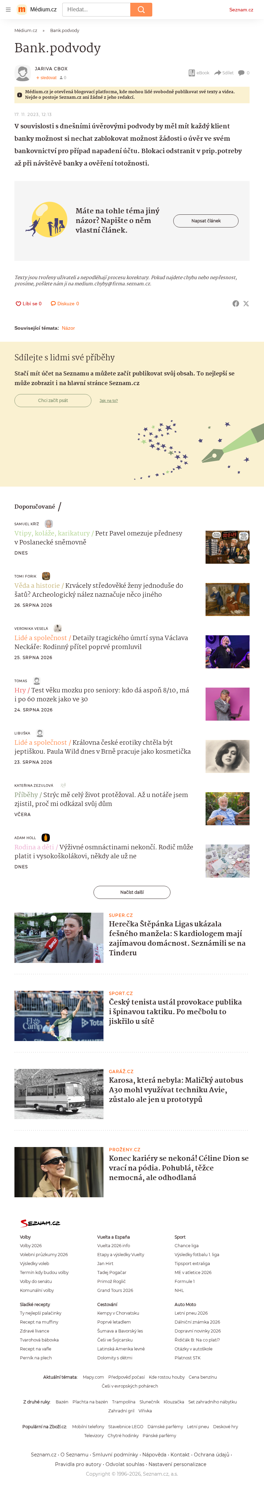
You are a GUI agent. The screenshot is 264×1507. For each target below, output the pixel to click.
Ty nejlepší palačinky (40, 1313)
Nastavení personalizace (177, 1464)
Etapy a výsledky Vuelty (120, 1254)
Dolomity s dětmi (114, 1357)
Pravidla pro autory (78, 1464)
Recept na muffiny (39, 1322)
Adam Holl (25, 838)
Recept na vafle (35, 1348)
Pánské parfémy (159, 1435)
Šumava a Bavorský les (120, 1331)
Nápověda (154, 1455)
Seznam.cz (241, 9)
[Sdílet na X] (246, 303)
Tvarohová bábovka (39, 1339)
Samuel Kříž (26, 524)
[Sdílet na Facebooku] (235, 303)
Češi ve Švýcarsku (115, 1339)
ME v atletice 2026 (193, 1272)
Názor (68, 328)
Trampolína (123, 1401)
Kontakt (180, 1455)
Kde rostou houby (167, 1377)
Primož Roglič (111, 1281)
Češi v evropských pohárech (130, 1386)
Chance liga (187, 1245)
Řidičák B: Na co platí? (197, 1339)
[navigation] (8, 9)
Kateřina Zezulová (33, 785)
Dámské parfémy (165, 1426)
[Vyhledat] (141, 10)
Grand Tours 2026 (115, 1290)
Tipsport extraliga (192, 1263)
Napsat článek (206, 220)
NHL (179, 1290)
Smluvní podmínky (115, 1455)
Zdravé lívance (34, 1331)
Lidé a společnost (40, 638)
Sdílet (228, 72)
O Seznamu (74, 1455)
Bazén (62, 1401)
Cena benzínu (203, 1377)
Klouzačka (174, 1401)
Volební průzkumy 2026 (44, 1254)
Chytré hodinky (123, 1435)
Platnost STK (187, 1357)
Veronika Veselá (31, 628)
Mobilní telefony (88, 1426)
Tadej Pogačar (111, 1272)
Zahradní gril (121, 1410)
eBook (203, 72)
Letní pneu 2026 (191, 1313)
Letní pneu (198, 1426)
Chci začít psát (53, 400)
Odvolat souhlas (125, 1464)
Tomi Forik (25, 576)
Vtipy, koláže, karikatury (52, 534)
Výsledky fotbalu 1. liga (197, 1254)
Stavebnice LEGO (125, 1426)
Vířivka (145, 1410)
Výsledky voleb (34, 1263)
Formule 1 (185, 1281)
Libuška (22, 733)
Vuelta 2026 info (113, 1245)
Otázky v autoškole (193, 1348)
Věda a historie (37, 586)
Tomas (20, 681)
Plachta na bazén (90, 1401)
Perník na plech (36, 1357)
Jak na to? (109, 400)
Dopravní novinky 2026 (198, 1331)
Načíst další (132, 892)
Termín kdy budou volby (44, 1272)
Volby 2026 (31, 1245)
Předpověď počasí (126, 1377)
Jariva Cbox (51, 68)
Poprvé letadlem (114, 1322)
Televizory (93, 1435)
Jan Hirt (105, 1263)
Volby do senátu (36, 1281)
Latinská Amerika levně (121, 1348)
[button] (228, 547)
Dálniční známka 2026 (197, 1322)
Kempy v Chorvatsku (118, 1313)
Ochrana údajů (211, 1455)
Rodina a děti (34, 847)
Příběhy (26, 795)
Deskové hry (225, 1426)
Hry (20, 691)
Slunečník (150, 1401)
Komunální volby (37, 1290)
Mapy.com (93, 1377)
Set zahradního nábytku (212, 1401)
